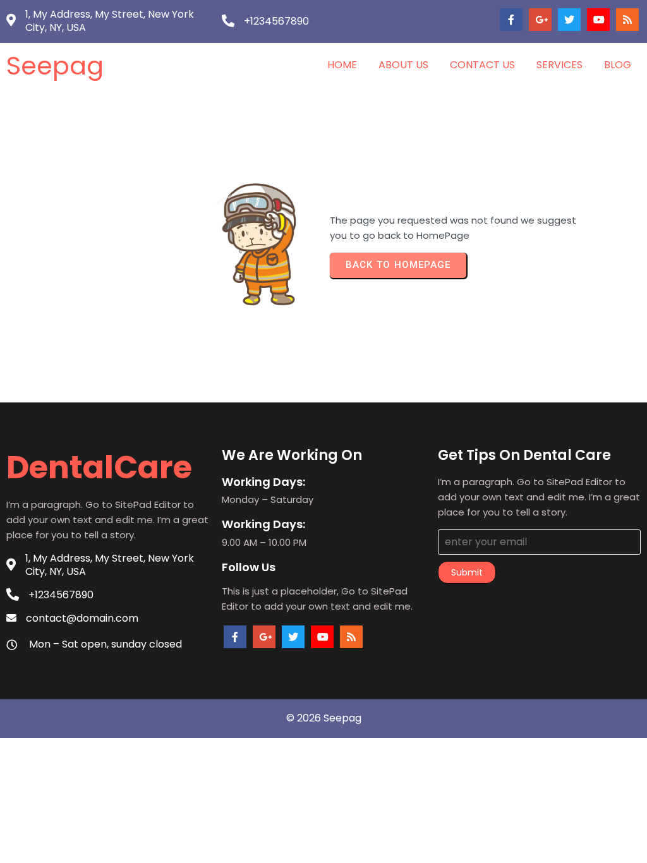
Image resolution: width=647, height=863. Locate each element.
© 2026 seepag (323, 718)
